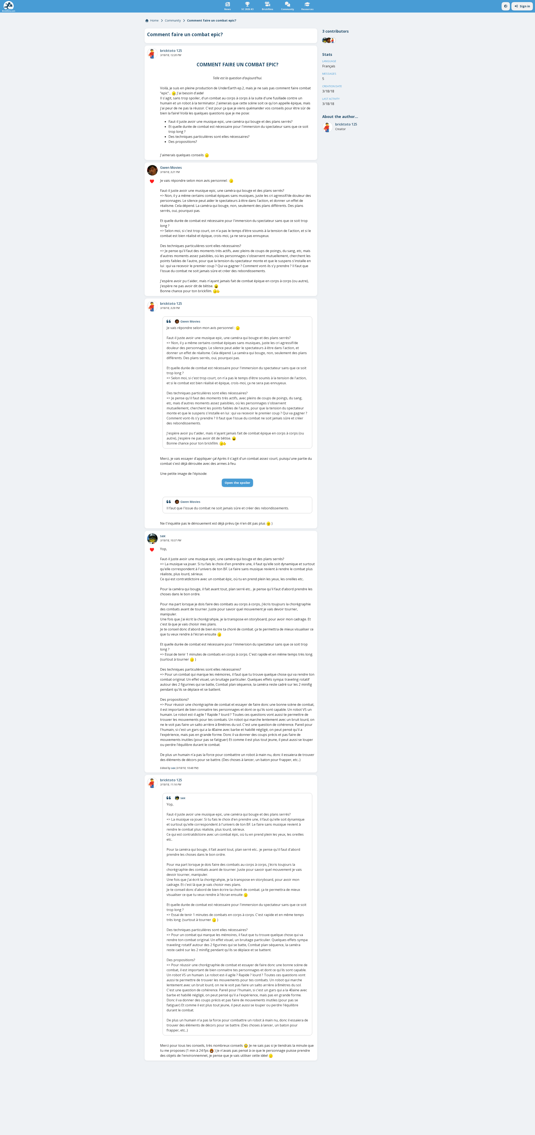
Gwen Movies (171, 167)
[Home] (8, 6)
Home (154, 20)
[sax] (152, 538)
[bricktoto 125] (152, 53)
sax (163, 536)
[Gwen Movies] (152, 170)
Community (173, 20)
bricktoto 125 (171, 50)
